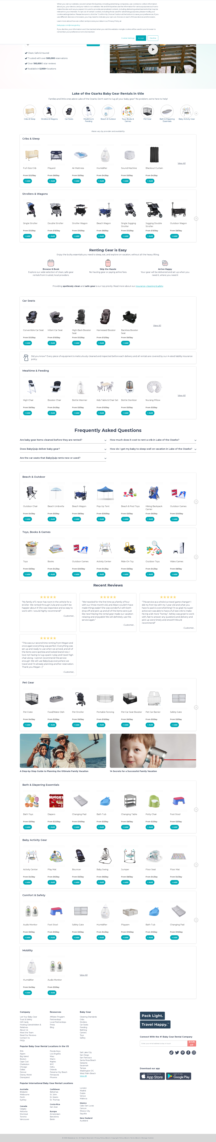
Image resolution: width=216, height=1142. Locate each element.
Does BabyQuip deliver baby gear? (40, 449)
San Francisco (86, 1058)
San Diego (84, 1055)
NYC (52, 1064)
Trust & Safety (26, 1019)
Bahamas (54, 1092)
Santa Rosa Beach (88, 1060)
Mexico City (85, 1111)
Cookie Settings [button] (127, 38)
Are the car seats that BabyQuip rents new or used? (50, 458)
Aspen (22, 1054)
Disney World (26, 1075)
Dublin (83, 1093)
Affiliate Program (57, 1017)
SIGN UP (192, 1043)
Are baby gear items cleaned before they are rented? (51, 440)
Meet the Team (27, 1032)
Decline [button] (153, 38)
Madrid (83, 1091)
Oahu (52, 1067)
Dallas (22, 1069)
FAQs (22, 1040)
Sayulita (83, 1113)
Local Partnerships (58, 1022)
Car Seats (84, 1025)
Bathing (83, 1030)
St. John (53, 1094)
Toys (82, 1035)
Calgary (23, 1109)
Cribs (82, 1019)
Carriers (83, 1032)
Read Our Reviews (28, 1035)
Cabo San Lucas (87, 1106)
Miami (52, 1059)
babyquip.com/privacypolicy (68, 25)
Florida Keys (55, 1051)
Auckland (84, 1121)
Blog (52, 1027)
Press (52, 1025)
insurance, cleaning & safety (149, 286)
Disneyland (25, 1077)
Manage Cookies (148, 1138)
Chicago (23, 1067)
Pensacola (54, 1075)
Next (196, 219)
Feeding (83, 1027)
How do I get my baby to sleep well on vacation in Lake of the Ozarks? (151, 449)
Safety (83, 1038)
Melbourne (24, 1094)
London (83, 1088)
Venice (83, 1096)
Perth (22, 1097)
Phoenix (53, 1077)
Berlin (52, 1119)
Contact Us (25, 1038)
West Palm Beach (88, 1073)
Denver (23, 1072)
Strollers (83, 1022)
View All (182, 163)
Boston (23, 1059)
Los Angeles (55, 1054)
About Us (24, 1030)
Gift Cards (24, 1022)
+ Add (27, 181)
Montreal (24, 1114)
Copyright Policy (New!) (120, 1138)
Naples (53, 1062)
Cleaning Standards (88, 1017)
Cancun (83, 1108)
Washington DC (87, 1071)
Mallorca (83, 1098)
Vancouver (24, 1119)
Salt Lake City (86, 1052)
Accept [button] (141, 38)
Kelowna (23, 1111)
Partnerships (55, 1019)
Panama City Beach (58, 1072)
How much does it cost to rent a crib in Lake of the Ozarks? (144, 440)
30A (21, 1051)
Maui (52, 1056)
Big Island (24, 1056)
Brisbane (24, 1092)
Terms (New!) (135, 1138)
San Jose (54, 1107)
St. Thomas (55, 1100)
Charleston (24, 1064)
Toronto (23, 1117)
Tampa (83, 1068)
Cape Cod (24, 1062)
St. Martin (54, 1097)
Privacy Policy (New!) (102, 1138)
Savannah (84, 1065)
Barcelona (54, 1117)
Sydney (23, 1100)
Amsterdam (55, 1114)
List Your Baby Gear (28, 1017)
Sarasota (83, 1063)
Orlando (53, 1069)
